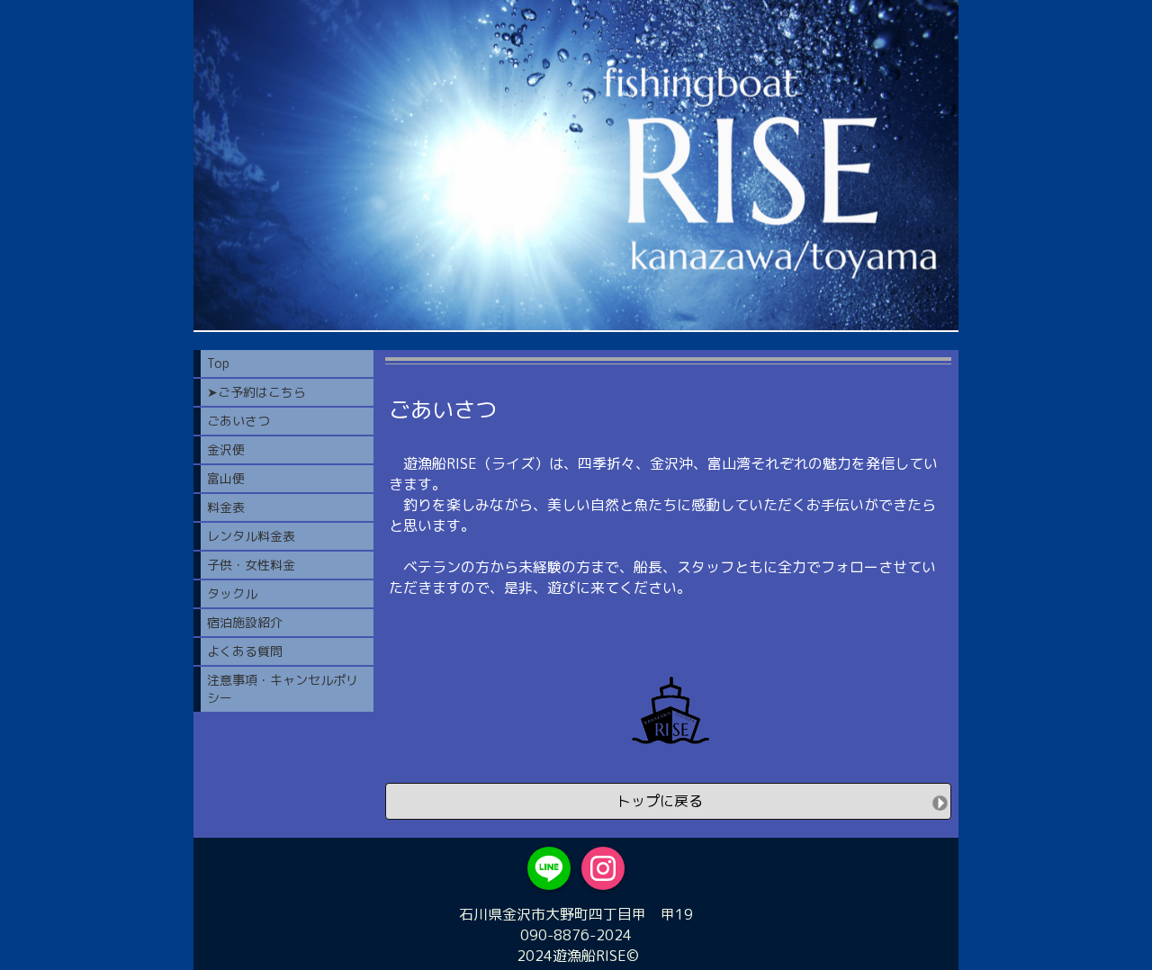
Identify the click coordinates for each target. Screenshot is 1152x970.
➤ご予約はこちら (256, 391)
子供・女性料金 (251, 564)
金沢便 (226, 449)
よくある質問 (245, 651)
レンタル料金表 (251, 535)
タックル (232, 593)
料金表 (226, 507)
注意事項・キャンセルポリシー (282, 688)
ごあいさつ (238, 420)
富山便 (226, 478)
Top (218, 363)
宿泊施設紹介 (245, 622)
